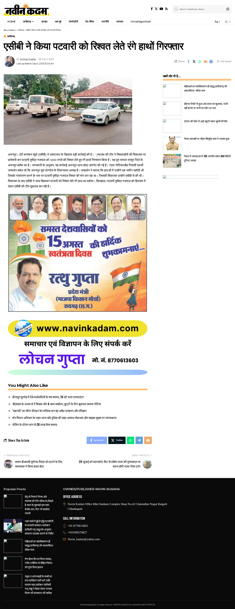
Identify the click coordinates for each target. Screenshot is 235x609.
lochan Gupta (28, 59)
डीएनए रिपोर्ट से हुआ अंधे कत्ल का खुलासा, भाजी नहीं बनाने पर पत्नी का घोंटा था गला (206, 106)
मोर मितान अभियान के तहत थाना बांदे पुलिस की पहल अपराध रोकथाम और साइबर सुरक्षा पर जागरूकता (64, 417)
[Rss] (166, 9)
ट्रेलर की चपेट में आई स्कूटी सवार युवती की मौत (205, 121)
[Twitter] (156, 9)
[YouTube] (161, 9)
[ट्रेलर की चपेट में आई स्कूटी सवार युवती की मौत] (172, 126)
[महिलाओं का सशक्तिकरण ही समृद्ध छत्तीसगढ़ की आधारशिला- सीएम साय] (172, 91)
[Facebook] (152, 9)
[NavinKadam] (26, 9)
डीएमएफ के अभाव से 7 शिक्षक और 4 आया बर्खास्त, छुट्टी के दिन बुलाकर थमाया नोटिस (56, 404)
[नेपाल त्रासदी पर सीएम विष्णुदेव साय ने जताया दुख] (172, 143)
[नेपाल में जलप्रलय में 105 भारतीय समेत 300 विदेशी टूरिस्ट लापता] (172, 161)
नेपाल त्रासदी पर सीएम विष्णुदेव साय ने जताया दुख (206, 138)
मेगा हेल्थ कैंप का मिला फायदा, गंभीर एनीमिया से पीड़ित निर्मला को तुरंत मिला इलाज (38, 563)
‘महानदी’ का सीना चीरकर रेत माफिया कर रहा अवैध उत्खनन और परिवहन (49, 410)
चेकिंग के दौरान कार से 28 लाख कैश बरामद (34, 424)
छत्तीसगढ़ (11, 36)
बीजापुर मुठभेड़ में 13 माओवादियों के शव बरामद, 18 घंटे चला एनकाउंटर (48, 397)
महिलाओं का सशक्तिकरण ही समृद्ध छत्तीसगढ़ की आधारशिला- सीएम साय (39, 545)
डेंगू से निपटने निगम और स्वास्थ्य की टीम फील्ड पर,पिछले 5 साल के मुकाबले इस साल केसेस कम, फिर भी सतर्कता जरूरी (39, 504)
